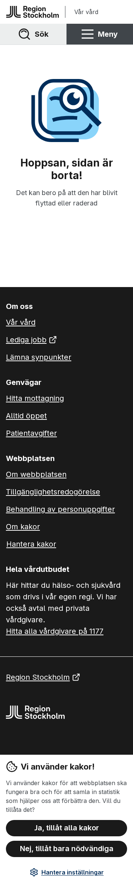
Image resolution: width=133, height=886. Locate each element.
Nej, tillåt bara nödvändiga (66, 848)
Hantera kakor (31, 544)
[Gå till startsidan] (32, 12)
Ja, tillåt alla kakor (66, 827)
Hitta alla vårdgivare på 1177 (54, 631)
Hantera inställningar (72, 872)
